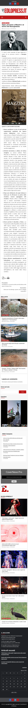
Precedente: (14, 284)
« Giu (12, 692)
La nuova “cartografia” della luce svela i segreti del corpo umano (12, 662)
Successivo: (15, 289)
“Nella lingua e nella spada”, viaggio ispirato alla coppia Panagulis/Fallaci (13, 653)
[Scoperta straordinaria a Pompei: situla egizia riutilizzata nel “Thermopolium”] (14, 308)
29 (24, 686)
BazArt (3, 365)
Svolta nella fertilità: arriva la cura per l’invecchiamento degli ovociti (13, 658)
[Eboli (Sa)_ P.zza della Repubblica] (4, 425)
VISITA (14, 481)
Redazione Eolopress (6, 28)
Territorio (3, 340)
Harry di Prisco (5, 346)
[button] (2, 17)
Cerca (22, 391)
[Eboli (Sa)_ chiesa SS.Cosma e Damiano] (9, 425)
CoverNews (22, 704)
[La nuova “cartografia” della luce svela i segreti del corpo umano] (14, 559)
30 (3, 689)
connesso (9, 381)
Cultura (7, 365)
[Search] (26, 17)
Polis (3, 592)
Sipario (3, 514)
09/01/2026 (13, 572)
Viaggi (7, 340)
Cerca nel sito (5, 387)
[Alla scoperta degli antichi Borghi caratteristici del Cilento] (14, 333)
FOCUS (3, 540)
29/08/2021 (14, 28)
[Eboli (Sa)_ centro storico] (14, 425)
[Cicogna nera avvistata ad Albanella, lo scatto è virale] (14, 611)
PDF (5, 278)
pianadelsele (8, 618)
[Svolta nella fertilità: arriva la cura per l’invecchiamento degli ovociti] (14, 533)
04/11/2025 (11, 346)
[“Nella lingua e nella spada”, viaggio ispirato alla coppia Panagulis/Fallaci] (14, 507)
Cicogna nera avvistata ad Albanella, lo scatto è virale (14, 621)
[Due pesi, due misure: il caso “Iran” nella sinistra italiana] (14, 585)
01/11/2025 (13, 371)
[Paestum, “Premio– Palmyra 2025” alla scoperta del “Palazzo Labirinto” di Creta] (14, 358)
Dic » (15, 692)
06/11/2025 (13, 321)
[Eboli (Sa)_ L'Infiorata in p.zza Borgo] (23, 425)
